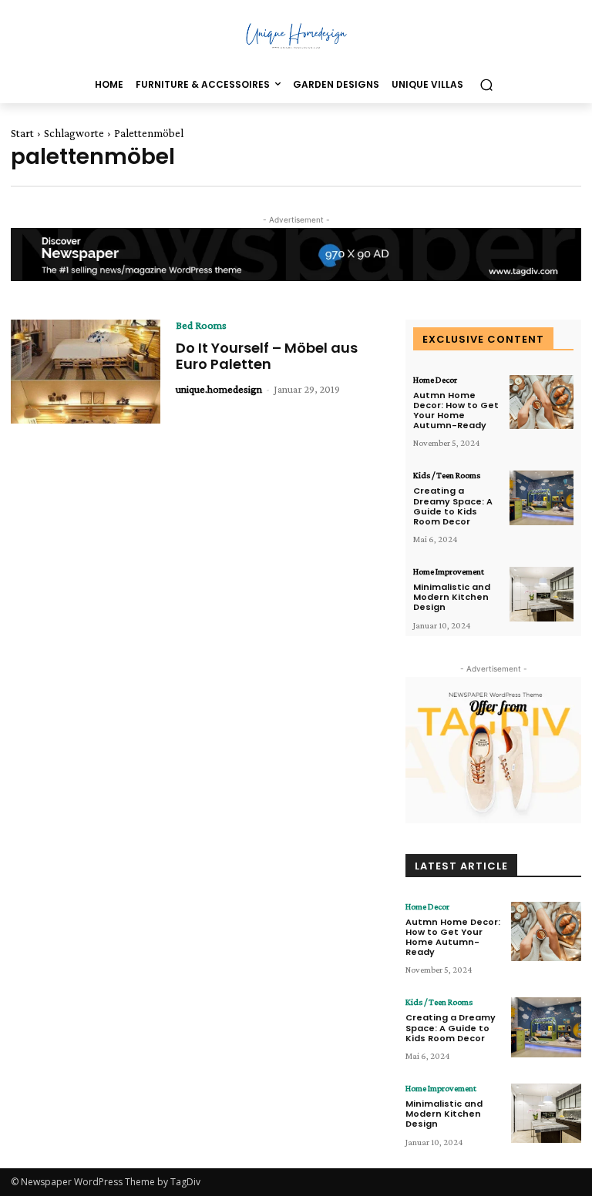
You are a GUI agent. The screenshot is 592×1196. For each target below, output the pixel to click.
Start (22, 133)
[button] (486, 85)
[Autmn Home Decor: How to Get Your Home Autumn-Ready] (542, 402)
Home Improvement (448, 571)
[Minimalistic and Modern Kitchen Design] (542, 594)
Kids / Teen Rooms (446, 475)
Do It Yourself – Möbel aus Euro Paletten (267, 356)
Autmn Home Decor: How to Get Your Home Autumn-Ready (456, 410)
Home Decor (435, 379)
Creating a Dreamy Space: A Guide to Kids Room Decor (453, 506)
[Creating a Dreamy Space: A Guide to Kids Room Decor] (542, 498)
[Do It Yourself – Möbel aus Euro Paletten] (85, 372)
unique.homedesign (219, 389)
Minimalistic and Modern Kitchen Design (451, 597)
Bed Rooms (201, 325)
